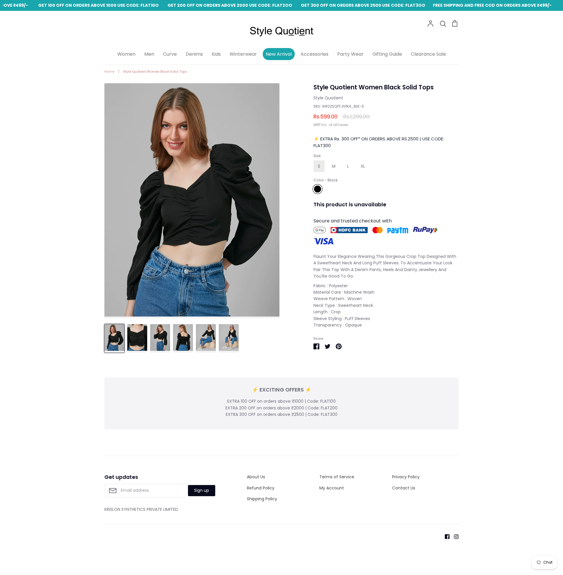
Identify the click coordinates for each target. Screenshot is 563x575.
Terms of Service (336, 477)
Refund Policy (260, 488)
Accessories (314, 54)
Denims (194, 54)
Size (316, 156)
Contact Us (403, 488)
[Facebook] (445, 536)
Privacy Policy (406, 477)
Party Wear (350, 54)
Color (325, 180)
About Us (256, 477)
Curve (170, 54)
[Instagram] (454, 536)
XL (363, 166)
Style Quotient (328, 98)
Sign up (201, 490)
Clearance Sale (428, 54)
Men (149, 54)
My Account (331, 488)
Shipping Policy (262, 499)
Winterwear (243, 54)
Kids (216, 54)
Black (318, 189)
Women (126, 54)
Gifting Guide (387, 54)
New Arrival (279, 54)
